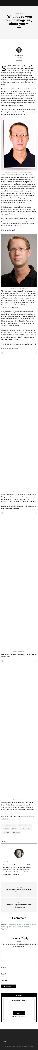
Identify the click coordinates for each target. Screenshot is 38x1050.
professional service (10, 829)
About (4, 1041)
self (28, 829)
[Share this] (28, 841)
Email (3, 974)
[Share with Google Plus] (33, 841)
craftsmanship (17, 825)
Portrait (28, 825)
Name (3, 968)
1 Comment (19, 58)
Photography (19, 13)
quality (22, 829)
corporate (6, 825)
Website (4, 980)
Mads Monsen (19, 55)
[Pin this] (35, 841)
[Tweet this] (31, 841)
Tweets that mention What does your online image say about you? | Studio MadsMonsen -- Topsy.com (18, 927)
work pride (16, 832)
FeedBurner (22, 1016)
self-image (6, 832)
